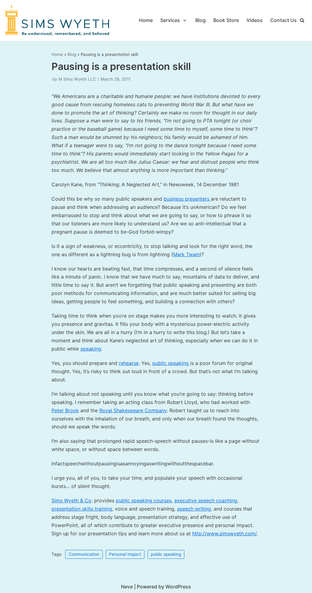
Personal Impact (125, 554)
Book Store (226, 20)
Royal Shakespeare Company (133, 410)
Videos (254, 20)
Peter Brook (65, 410)
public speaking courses (144, 500)
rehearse (129, 363)
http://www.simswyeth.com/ (224, 533)
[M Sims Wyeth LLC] (58, 20)
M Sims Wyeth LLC (77, 79)
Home (146, 20)
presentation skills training (81, 509)
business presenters (187, 199)
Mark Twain (186, 254)
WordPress (178, 587)
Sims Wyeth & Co (71, 500)
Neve (127, 587)
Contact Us (283, 20)
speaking (90, 349)
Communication (84, 554)
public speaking (171, 363)
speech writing (194, 509)
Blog (200, 20)
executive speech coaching (205, 500)
